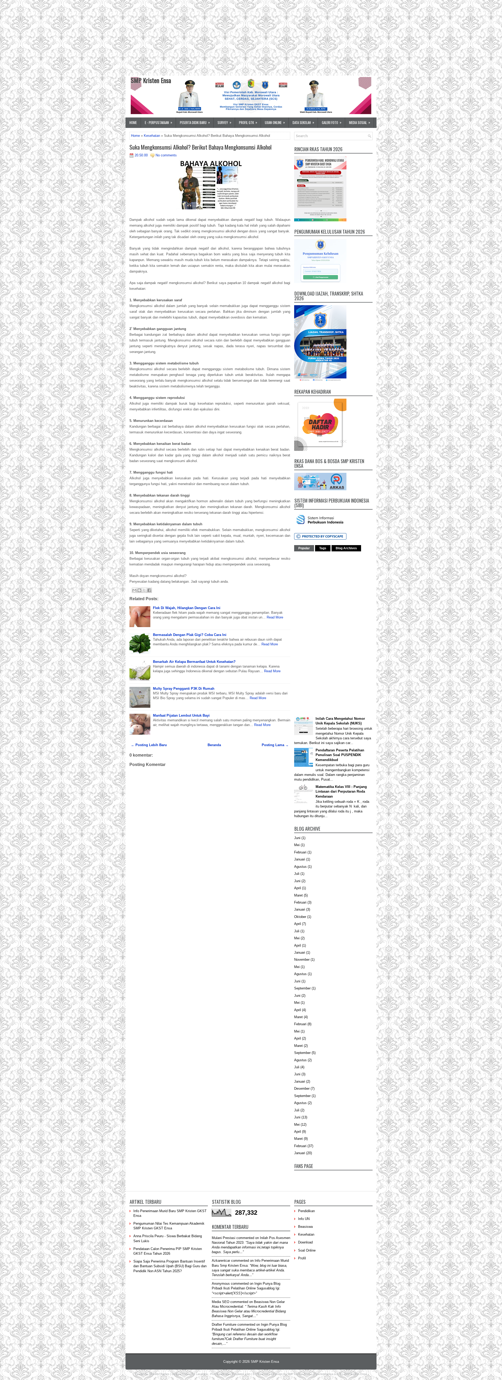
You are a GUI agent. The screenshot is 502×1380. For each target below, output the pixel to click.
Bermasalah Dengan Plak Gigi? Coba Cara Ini (189, 635)
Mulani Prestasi (223, 1238)
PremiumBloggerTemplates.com (230, 1374)
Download (305, 1242)
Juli (296, 874)
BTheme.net (260, 1374)
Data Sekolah (303, 122)
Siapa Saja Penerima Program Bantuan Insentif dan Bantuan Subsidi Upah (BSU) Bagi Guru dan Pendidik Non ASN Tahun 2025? (170, 1266)
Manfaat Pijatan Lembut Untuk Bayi (181, 715)
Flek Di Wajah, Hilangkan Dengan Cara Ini (186, 608)
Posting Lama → (275, 745)
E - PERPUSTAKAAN (158, 122)
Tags (322, 548)
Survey (224, 122)
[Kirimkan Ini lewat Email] (134, 590)
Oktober (300, 917)
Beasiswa (305, 1227)
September (302, 988)
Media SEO (220, 1302)
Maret (298, 895)
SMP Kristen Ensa (151, 80)
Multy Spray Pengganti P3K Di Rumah (183, 689)
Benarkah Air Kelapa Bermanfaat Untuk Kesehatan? (194, 662)
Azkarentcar (221, 1261)
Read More (275, 617)
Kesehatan (152, 136)
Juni (297, 838)
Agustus (300, 867)
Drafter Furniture (224, 1324)
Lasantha (202, 1374)
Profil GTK (248, 122)
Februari (300, 852)
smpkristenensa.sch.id (327, 1374)
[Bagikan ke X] (144, 590)
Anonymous (221, 1283)
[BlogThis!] (139, 590)
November (302, 960)
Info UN (304, 1219)
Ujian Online (275, 122)
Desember (302, 1088)
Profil (302, 1258)
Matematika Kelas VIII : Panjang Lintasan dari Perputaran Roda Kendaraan (341, 791)
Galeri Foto (331, 122)
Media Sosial (359, 122)
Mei (297, 845)
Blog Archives (346, 548)
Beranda (214, 745)
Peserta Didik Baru (195, 122)
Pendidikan (306, 1211)
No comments (166, 155)
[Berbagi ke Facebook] (149, 590)
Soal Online (307, 1250)
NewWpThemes (159, 1374)
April (297, 888)
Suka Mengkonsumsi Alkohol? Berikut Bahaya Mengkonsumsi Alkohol (200, 147)
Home (133, 122)
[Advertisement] (157, 36)
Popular (304, 548)
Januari (299, 859)
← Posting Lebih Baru (149, 745)
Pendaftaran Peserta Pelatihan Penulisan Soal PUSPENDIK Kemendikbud (340, 755)
